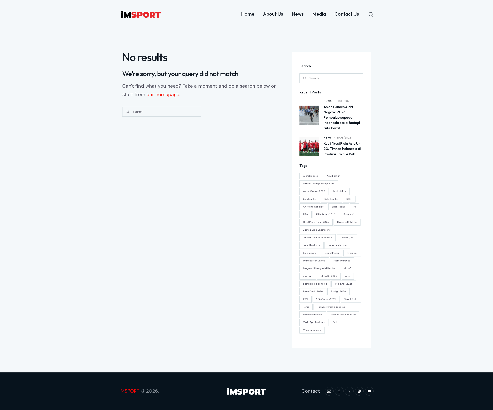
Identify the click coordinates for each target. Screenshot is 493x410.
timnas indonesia (313, 314)
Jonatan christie (337, 245)
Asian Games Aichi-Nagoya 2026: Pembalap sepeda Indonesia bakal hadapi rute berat (342, 117)
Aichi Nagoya (311, 175)
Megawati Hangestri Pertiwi (319, 268)
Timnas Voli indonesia (343, 314)
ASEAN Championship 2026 (319, 183)
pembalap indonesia (315, 283)
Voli (335, 322)
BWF (349, 199)
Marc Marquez (342, 260)
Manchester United (314, 260)
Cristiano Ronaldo (313, 206)
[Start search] (127, 112)
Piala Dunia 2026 (313, 291)
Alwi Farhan (333, 175)
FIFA (305, 214)
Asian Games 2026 (314, 191)
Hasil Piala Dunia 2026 (316, 222)
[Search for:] (331, 78)
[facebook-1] (339, 391)
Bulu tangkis (331, 199)
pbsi (347, 276)
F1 (355, 206)
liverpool (352, 253)
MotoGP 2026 (329, 276)
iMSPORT (129, 391)
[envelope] (329, 391)
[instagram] (359, 391)
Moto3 (347, 268)
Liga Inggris (309, 253)
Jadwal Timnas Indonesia (317, 237)
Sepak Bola (350, 299)
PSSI (305, 299)
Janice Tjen (346, 237)
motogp (307, 276)
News (328, 101)
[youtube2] (369, 391)
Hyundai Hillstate (347, 222)
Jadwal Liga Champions (316, 229)
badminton (339, 191)
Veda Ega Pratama (314, 322)
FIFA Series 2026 (325, 214)
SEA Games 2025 (326, 299)
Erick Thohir (338, 206)
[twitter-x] (349, 391)
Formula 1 (349, 214)
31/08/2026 (344, 101)
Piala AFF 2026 (343, 283)
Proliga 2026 (338, 291)
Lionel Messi (332, 253)
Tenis (306, 306)
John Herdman (311, 245)
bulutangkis (309, 199)
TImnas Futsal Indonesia (331, 306)
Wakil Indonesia (312, 330)
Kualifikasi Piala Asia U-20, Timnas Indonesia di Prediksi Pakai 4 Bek (342, 148)
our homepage (163, 94)
